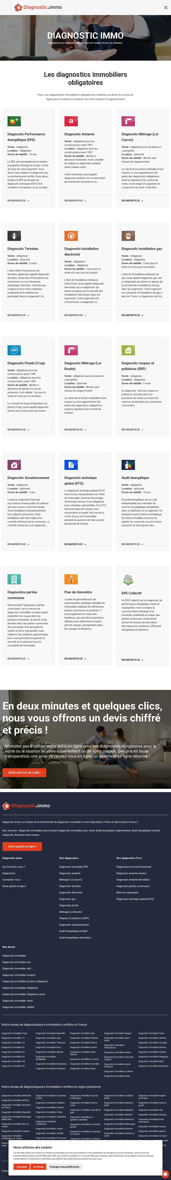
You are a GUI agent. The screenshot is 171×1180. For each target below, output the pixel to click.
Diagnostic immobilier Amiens (152, 1038)
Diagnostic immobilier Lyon (48, 1038)
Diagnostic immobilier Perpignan (153, 1057)
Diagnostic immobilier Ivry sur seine (84, 1104)
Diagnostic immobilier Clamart (50, 1107)
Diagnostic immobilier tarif (17, 968)
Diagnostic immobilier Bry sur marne (15, 1125)
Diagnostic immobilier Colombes (51, 1117)
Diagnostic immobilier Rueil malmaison (151, 1120)
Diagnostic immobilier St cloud (152, 1136)
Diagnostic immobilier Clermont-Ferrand (119, 1058)
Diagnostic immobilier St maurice (51, 1138)
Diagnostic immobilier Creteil (49, 1129)
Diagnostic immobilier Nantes (49, 1052)
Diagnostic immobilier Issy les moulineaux (84, 1096)
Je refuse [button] (38, 1166)
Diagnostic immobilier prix (17, 962)
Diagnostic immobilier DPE (73, 866)
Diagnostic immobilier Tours (151, 1033)
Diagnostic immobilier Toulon (83, 1047)
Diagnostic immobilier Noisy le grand (152, 1104)
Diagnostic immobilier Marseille (50, 1033)
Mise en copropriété (127, 892)
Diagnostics (9, 873)
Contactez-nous (12, 879)
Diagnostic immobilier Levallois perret (118, 1096)
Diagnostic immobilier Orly (150, 1110)
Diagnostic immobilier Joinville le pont (85, 1111)
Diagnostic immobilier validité (18, 1007)
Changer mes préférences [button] (64, 1166)
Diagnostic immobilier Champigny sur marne (12, 1137)
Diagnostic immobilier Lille (82, 1033)
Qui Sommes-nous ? (14, 866)
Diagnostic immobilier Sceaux (152, 1126)
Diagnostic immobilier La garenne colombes (81, 1118)
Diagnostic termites (70, 886)
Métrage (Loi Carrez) (70, 879)
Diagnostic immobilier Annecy (152, 1047)
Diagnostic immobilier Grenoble (84, 1064)
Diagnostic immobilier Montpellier (46, 1058)
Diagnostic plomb (68, 905)
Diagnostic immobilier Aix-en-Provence (117, 1065)
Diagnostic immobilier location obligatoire (25, 981)
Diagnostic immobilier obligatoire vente (24, 994)
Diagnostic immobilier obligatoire (20, 987)
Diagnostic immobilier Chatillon (50, 1103)
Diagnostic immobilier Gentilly (49, 1133)
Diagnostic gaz (67, 899)
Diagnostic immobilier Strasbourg (51, 1064)
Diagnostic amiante (69, 873)
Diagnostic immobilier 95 (13, 1066)
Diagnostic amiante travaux (131, 873)
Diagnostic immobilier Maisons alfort (118, 1104)
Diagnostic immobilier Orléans (152, 1052)
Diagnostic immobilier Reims (83, 1043)
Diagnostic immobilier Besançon (153, 1066)
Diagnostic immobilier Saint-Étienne (83, 1053)
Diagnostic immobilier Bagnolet (16, 1112)
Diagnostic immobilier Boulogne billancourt (16, 1118)
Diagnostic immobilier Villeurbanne (114, 1046)
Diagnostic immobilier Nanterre (118, 1129)
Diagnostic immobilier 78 (13, 1043)
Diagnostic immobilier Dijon (83, 1068)
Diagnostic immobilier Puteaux (152, 1115)
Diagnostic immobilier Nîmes (117, 1052)
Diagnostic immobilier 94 (13, 1061)
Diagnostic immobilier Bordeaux (50, 1068)
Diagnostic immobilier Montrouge (119, 1124)
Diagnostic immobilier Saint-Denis (117, 1039)
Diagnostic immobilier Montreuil (119, 1119)
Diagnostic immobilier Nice (48, 1047)
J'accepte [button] (21, 1166)
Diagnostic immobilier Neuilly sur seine (119, 1134)
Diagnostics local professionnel (134, 866)
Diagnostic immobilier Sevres (151, 1131)
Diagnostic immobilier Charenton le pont (51, 1096)
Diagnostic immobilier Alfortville (16, 1095)
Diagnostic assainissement (74, 924)
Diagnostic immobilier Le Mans (118, 1071)
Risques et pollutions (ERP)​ (74, 918)
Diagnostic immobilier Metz (151, 1061)
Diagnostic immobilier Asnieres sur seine (16, 1106)
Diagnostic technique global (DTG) (135, 899)
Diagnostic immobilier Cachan (16, 1131)
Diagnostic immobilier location (19, 975)
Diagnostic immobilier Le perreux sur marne (85, 1132)
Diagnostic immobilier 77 (13, 1038)
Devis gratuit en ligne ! (14, 886)
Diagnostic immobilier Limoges (152, 1043)
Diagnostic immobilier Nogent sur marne (152, 1096)
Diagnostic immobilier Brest (117, 1076)
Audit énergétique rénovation (75, 937)
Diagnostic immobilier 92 (13, 1052)
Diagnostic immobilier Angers (118, 1033)
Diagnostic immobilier (14, 955)
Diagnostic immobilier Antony (15, 1100)
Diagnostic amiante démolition (133, 879)
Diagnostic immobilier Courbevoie (46, 1122)
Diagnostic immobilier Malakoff (118, 1110)
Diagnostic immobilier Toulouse (50, 1043)
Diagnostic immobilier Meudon (118, 1115)
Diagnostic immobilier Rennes (84, 1038)
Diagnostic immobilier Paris (14, 1033)
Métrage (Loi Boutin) (70, 911)
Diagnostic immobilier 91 (13, 1047)
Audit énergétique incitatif (73, 931)
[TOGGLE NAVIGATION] (140, 7)
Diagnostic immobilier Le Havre (84, 1059)
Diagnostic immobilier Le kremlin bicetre (85, 1125)
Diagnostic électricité (70, 892)
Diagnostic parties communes (133, 886)
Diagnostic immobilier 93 (13, 1057)
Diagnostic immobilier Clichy (49, 1112)
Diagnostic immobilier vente (18, 1000)
